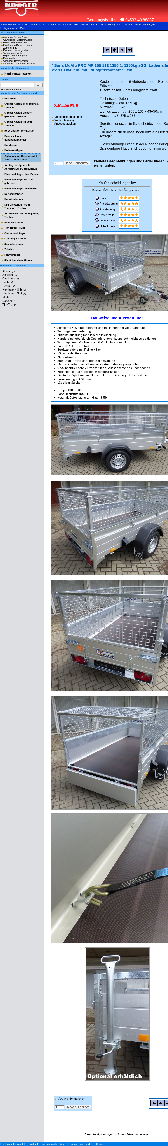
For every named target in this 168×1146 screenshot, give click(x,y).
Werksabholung (64, 120)
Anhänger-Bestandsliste (15, 61)
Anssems (10, 274)
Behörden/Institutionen (15, 42)
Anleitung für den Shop (15, 37)
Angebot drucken (65, 123)
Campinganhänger (15, 238)
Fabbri (9, 282)
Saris (9, 300)
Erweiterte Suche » (11, 89)
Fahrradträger (12, 254)
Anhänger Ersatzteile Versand (19, 63)
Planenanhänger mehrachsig (20, 188)
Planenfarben (10, 58)
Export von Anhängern (15, 55)
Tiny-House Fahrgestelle (13, 1144)
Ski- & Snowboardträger (18, 260)
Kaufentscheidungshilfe (15, 50)
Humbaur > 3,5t (14, 293)
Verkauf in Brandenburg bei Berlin (47, 1144)
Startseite (5, 24)
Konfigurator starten (18, 73)
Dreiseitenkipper (13, 150)
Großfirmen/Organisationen (17, 45)
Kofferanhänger (13, 194)
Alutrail (9, 271)
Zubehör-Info (10, 47)
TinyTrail (9, 304)
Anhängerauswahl (12, 53)
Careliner (10, 278)
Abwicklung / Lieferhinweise (17, 40)
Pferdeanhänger (13, 222)
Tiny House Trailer (14, 228)
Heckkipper (10, 145)
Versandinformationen (68, 116)
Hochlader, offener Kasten (19, 130)
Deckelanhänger (13, 199)
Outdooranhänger (14, 233)
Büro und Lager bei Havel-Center (85, 1144)
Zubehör (9, 249)
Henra (8, 286)
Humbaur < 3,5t (14, 289)
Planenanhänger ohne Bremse (21, 174)
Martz (8, 297)
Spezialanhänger (14, 244)
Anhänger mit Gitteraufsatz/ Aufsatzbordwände (37, 24)
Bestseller (10, 98)
